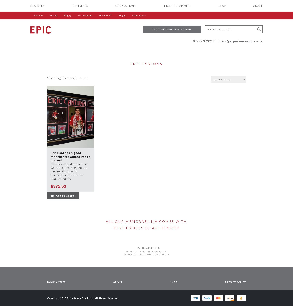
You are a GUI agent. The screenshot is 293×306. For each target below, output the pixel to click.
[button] (259, 29)
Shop (222, 6)
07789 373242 (204, 41)
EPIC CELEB (37, 6)
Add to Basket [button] (66, 195)
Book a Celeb (56, 282)
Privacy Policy (235, 282)
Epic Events (80, 6)
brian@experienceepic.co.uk (241, 41)
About (258, 6)
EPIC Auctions (125, 6)
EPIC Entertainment (177, 6)
